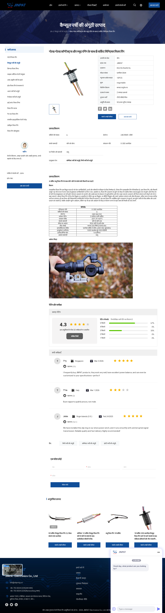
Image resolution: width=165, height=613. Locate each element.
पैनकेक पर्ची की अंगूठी (14, 97)
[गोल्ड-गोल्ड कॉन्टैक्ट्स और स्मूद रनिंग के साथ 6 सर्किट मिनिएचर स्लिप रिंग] (72, 79)
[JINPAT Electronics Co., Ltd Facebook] (100, 109)
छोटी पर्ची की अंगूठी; (110, 443)
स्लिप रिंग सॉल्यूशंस (13, 131)
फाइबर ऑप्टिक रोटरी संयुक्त (16, 74)
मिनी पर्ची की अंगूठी (68, 443)
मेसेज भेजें (65, 485)
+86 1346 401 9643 (22, 178)
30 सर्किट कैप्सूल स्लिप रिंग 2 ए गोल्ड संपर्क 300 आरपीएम (60, 534)
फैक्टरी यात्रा (81, 578)
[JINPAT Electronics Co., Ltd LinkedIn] (110, 109)
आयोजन (106, 5)
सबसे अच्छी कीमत (107, 117)
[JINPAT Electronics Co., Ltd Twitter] (105, 109)
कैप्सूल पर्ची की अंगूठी (61, 31)
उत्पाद (78, 573)
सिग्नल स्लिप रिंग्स (13, 69)
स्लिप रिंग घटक (12, 108)
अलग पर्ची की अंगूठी (13, 91)
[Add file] (114, 609)
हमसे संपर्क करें (120, 5)
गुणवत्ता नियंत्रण (82, 583)
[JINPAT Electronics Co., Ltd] (16, 5)
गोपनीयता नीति (81, 599)
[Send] (158, 609)
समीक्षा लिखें (74, 336)
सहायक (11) (71, 366)
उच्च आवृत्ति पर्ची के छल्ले (15, 80)
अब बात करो (154, 5)
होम (51, 5)
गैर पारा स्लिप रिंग (12, 114)
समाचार (79, 588)
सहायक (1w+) (72, 422)
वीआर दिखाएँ (91, 5)
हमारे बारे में (80, 567)
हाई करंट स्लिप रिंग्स (13, 103)
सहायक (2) (71, 396)
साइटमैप (79, 594)
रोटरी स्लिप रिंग (12, 57)
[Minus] (158, 552)
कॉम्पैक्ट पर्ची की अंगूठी (89, 443)
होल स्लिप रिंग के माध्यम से (15, 86)
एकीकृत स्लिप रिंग (12, 125)
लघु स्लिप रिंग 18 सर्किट (113, 533)
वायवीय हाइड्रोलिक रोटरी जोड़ (17, 120)
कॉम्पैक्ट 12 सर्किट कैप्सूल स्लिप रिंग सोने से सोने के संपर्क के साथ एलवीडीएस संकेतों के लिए (88, 536)
